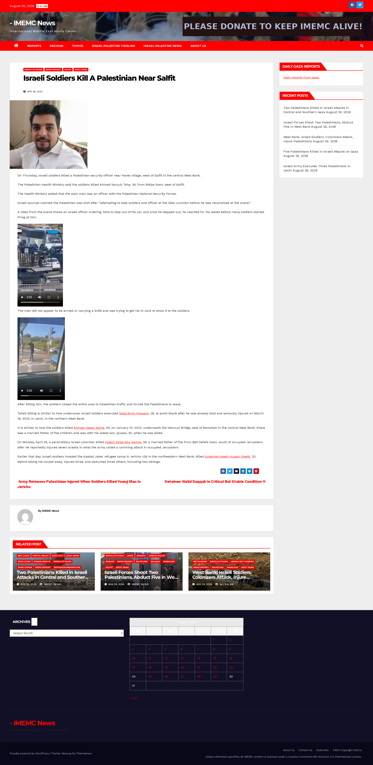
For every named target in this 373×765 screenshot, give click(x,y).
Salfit (67, 69)
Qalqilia (155, 561)
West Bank (81, 69)
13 (182, 658)
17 (133, 667)
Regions (57, 46)
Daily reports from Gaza (301, 77)
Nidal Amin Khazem (134, 413)
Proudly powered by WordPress (30, 753)
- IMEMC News (32, 23)
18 (150, 667)
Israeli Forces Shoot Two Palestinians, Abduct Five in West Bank (141, 577)
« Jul (133, 698)
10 (133, 658)
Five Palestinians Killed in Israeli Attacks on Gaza (320, 151)
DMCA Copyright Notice (347, 750)
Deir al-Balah (41, 556)
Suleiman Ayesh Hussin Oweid (227, 456)
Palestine (141, 561)
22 (215, 667)
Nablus (110, 561)
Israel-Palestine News (163, 46)
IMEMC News (50, 511)
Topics (77, 46)
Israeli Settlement (242, 561)
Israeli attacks (33, 69)
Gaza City (57, 556)
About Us (198, 46)
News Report (53, 69)
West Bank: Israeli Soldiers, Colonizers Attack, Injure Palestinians (221, 577)
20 (182, 667)
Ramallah (168, 561)
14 (198, 658)
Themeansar (84, 753)
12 (165, 658)
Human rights (42, 561)
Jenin (130, 556)
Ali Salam (226, 584)
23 (231, 667)
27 (182, 676)
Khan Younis (25, 567)
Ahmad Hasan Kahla (89, 428)
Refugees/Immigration (67, 567)
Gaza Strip (24, 561)
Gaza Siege (72, 556)
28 (198, 676)
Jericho (140, 556)
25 (150, 676)
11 (149, 658)
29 (215, 676)
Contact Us (305, 750)
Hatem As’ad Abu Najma (123, 442)
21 (198, 667)
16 (230, 658)
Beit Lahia (23, 556)
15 (214, 658)
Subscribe (322, 750)
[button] (361, 46)
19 (165, 667)
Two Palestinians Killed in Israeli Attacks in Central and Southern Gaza (52, 577)
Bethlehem (200, 561)
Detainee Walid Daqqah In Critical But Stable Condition (213, 481)
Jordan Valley (157, 556)
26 (166, 676)
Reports (34, 46)
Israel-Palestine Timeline (113, 46)
